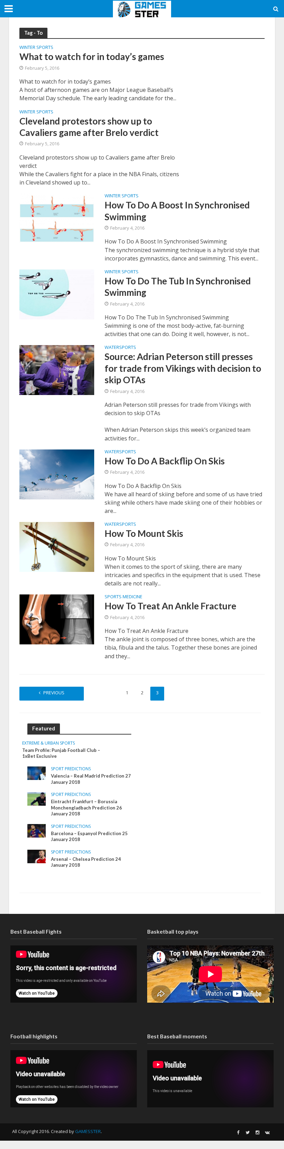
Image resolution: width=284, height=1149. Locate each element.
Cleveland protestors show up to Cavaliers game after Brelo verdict (89, 126)
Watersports (120, 347)
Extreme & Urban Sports (48, 743)
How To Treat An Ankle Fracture (170, 605)
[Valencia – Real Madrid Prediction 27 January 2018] (36, 772)
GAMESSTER (88, 1131)
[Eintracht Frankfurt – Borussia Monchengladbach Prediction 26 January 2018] (36, 798)
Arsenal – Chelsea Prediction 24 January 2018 (86, 862)
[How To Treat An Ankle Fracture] (56, 619)
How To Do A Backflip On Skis (165, 460)
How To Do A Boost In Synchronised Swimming (177, 210)
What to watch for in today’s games (91, 56)
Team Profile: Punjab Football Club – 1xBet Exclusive (61, 753)
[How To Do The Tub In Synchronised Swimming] (56, 294)
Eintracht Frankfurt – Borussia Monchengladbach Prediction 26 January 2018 (86, 807)
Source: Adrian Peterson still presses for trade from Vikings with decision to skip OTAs (183, 368)
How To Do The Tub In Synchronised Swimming (178, 286)
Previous (53, 692)
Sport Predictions (71, 769)
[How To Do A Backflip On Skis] (56, 474)
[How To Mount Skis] (56, 546)
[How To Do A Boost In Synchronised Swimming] (56, 218)
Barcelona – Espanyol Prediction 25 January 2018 (89, 836)
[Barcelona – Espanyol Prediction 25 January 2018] (36, 830)
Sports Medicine (123, 597)
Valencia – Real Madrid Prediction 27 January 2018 (91, 779)
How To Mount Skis (144, 533)
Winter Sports (36, 47)
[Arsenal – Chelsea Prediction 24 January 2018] (36, 855)
